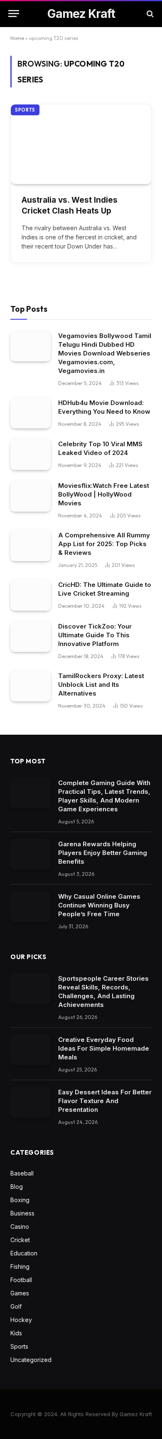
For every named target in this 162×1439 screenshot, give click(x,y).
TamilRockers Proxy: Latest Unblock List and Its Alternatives (101, 684)
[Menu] (13, 13)
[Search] (149, 13)
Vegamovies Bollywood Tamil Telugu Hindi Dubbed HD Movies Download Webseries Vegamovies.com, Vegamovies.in (104, 353)
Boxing (19, 1199)
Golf (16, 1306)
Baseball (22, 1173)
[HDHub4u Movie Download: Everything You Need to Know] (30, 413)
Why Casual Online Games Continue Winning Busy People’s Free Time (99, 905)
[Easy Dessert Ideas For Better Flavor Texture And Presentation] (30, 1102)
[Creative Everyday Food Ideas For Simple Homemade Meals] (30, 1050)
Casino (19, 1226)
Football (21, 1279)
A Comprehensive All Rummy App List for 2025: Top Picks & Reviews (104, 544)
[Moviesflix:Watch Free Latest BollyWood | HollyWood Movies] (30, 496)
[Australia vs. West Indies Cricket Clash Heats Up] (81, 144)
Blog (16, 1186)
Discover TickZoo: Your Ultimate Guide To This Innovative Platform (95, 635)
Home (17, 38)
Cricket (20, 1239)
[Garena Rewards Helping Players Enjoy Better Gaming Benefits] (30, 854)
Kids (16, 1333)
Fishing (19, 1266)
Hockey (21, 1319)
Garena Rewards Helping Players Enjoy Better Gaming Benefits (102, 852)
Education (23, 1253)
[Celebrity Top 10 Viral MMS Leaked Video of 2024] (30, 454)
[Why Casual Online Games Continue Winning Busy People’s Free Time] (30, 906)
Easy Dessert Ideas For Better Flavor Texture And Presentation (105, 1100)
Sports (25, 110)
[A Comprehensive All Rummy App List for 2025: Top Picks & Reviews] (30, 545)
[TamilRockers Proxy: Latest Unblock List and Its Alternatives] (30, 686)
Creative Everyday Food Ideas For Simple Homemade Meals (103, 1048)
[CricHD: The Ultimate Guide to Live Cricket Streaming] (30, 595)
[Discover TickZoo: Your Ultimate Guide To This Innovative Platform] (30, 636)
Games (19, 1293)
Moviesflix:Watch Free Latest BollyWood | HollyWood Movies (103, 494)
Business (22, 1213)
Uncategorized (31, 1359)
